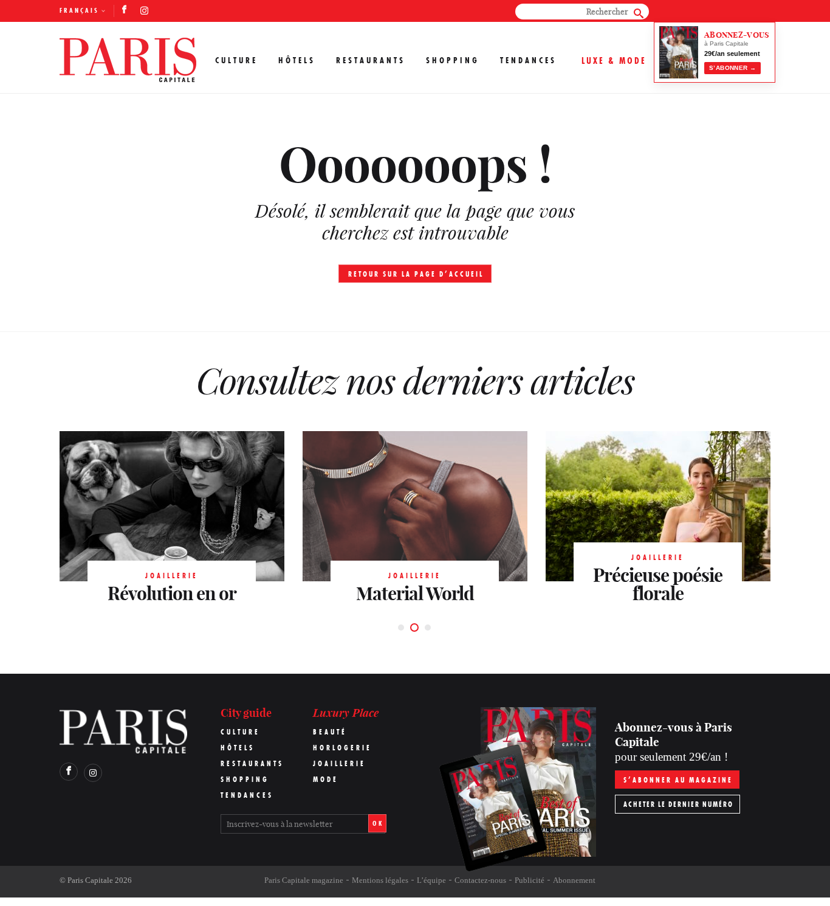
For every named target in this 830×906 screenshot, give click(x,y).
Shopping (452, 60)
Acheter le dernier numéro (678, 804)
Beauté (330, 731)
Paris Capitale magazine (303, 880)
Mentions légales (380, 880)
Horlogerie (342, 747)
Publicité (529, 880)
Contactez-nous (480, 880)
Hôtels (296, 60)
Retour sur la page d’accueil (416, 273)
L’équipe (431, 880)
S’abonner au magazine (678, 779)
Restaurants (370, 60)
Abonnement (574, 880)
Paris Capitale (90, 880)
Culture (236, 60)
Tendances (528, 60)
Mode (325, 779)
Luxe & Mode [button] (614, 60)
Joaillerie (339, 763)
